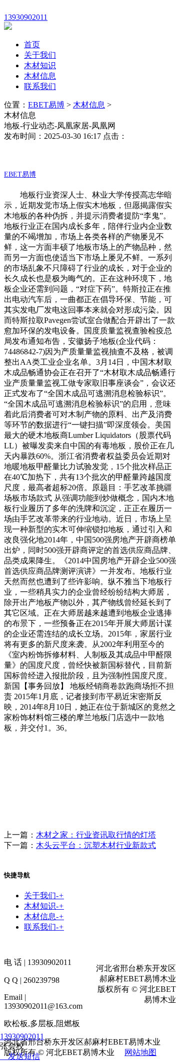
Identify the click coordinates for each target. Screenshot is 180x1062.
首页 (32, 44)
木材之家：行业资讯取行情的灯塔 (96, 835)
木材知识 (40, 65)
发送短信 (24, 1056)
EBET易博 (46, 105)
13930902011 (22, 1036)
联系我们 (40, 86)
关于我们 (40, 55)
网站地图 (140, 1052)
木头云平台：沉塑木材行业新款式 (96, 845)
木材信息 (40, 76)
